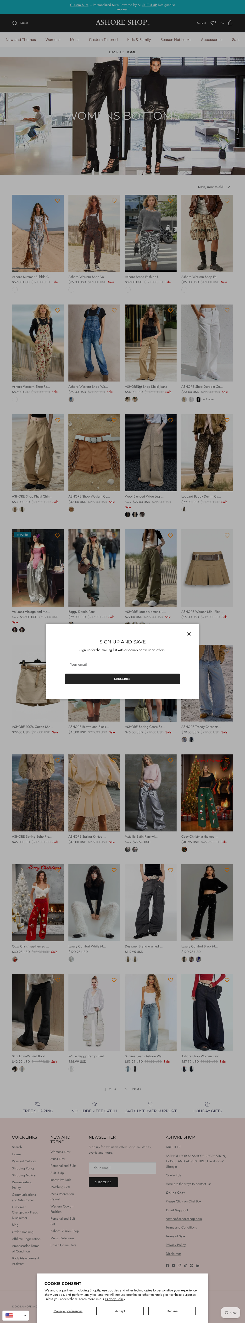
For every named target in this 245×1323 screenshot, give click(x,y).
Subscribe (122, 679)
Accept (120, 1311)
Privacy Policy (115, 1298)
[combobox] (15, 1316)
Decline (172, 1311)
